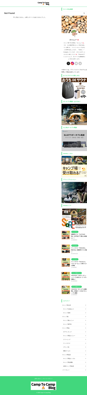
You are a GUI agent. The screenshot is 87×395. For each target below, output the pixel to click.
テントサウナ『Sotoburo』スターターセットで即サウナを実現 (79, 263)
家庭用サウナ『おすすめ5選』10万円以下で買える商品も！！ (79, 236)
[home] (80, 63)
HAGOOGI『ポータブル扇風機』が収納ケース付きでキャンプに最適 (79, 291)
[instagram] (72, 63)
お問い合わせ (37, 378)
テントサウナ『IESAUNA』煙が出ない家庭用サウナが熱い (79, 249)
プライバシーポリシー (47, 378)
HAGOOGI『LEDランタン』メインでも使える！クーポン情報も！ (79, 277)
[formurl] (76, 63)
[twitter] (68, 63)
